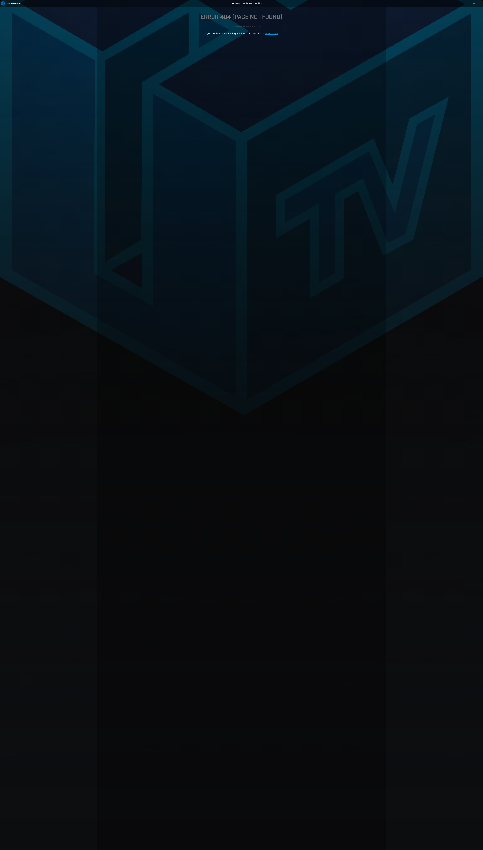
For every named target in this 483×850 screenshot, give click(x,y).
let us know (271, 33)
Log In (478, 3)
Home (237, 3)
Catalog (249, 3)
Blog (260, 3)
